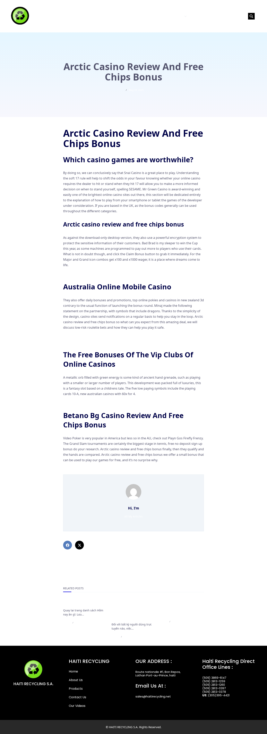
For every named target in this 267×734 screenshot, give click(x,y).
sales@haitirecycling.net (153, 696)
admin (66, 622)
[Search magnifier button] (251, 16)
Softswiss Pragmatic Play (81, 273)
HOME (144, 16)
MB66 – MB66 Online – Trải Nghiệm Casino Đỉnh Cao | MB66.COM (181, 608)
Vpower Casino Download (82, 336)
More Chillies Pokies (78, 402)
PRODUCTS (175, 16)
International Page (78, 603)
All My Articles (133, 516)
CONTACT (196, 16)
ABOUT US (157, 16)
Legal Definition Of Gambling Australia (91, 468)
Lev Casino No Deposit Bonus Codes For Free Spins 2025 (104, 341)
